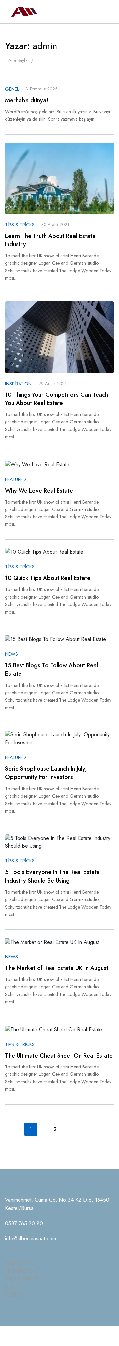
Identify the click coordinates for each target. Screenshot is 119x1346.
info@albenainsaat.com (30, 1238)
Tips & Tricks (20, 224)
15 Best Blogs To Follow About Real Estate (51, 669)
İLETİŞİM (15, 1295)
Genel (12, 89)
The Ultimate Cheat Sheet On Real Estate (59, 1056)
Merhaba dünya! (26, 100)
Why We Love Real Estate (39, 491)
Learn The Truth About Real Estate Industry (50, 240)
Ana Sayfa (18, 60)
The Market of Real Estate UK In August (56, 968)
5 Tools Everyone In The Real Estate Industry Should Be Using (52, 876)
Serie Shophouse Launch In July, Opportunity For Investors (46, 773)
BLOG (12, 1287)
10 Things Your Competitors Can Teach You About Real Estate (56, 399)
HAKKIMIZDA (20, 1271)
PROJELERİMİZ (22, 1279)
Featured (15, 479)
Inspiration (18, 383)
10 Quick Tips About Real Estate (47, 578)
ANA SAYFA (19, 1263)
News (11, 654)
